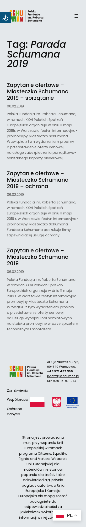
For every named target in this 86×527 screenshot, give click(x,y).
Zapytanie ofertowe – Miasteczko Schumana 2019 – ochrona (38, 180)
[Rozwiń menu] (76, 16)
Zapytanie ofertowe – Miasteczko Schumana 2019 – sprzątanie (38, 91)
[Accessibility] (5, 17)
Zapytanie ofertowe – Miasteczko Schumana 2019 (38, 257)
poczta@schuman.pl (63, 376)
